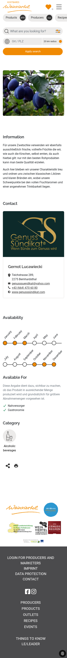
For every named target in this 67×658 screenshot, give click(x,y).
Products (15, 17)
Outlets (30, 614)
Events (30, 627)
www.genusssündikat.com (28, 292)
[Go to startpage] (17, 6)
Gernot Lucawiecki (25, 266)
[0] (48, 6)
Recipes (31, 621)
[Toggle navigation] (59, 7)
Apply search (33, 51)
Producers (41, 17)
